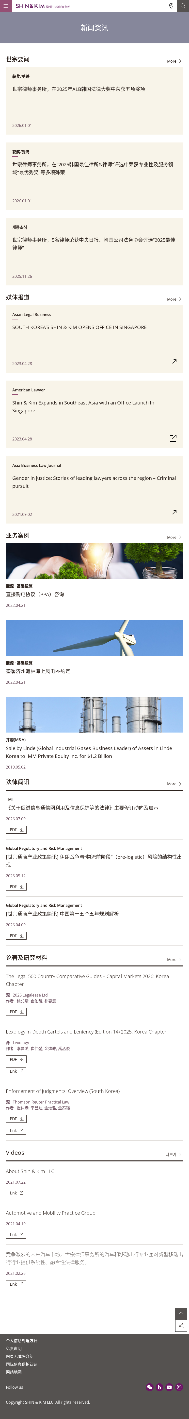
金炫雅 (50, 1048)
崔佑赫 (36, 1001)
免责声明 (14, 1348)
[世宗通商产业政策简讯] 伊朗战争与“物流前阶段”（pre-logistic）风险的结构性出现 (94, 861)
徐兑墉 (23, 1001)
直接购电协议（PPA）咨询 (35, 594)
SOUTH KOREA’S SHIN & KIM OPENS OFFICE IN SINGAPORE (79, 327)
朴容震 (50, 1001)
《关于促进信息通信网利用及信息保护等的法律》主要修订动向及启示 (82, 808)
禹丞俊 (64, 1048)
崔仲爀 (36, 1048)
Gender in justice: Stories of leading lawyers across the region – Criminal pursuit (94, 482)
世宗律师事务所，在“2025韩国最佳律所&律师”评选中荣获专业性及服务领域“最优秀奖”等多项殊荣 (92, 168)
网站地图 (14, 1372)
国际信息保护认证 (21, 1364)
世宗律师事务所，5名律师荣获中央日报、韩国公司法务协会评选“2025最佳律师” (93, 244)
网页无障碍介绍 (19, 1356)
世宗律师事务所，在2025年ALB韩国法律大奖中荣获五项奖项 (78, 89)
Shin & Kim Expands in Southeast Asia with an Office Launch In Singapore (83, 406)
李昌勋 (23, 1048)
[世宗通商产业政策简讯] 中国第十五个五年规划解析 (62, 914)
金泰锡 (64, 1108)
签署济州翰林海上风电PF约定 (38, 671)
